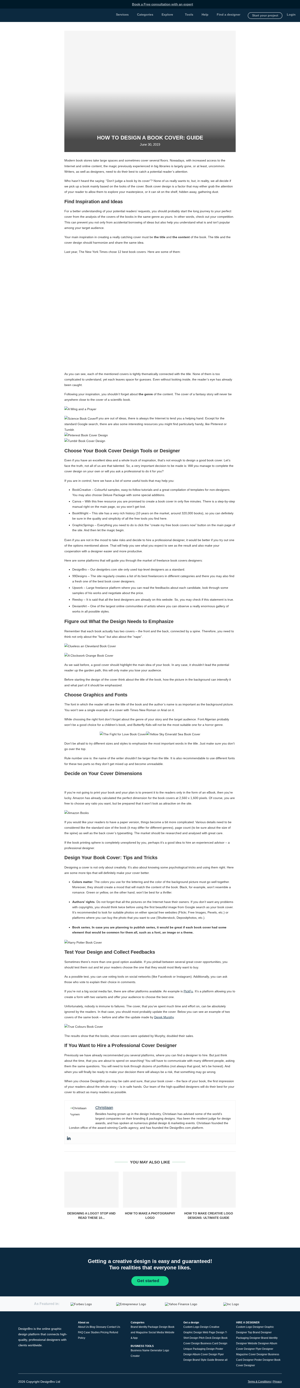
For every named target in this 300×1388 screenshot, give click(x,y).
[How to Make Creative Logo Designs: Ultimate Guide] (208, 1190)
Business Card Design (214, 1343)
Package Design (158, 1326)
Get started (148, 1280)
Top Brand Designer (260, 1332)
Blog (92, 1326)
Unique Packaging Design (199, 1348)
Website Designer (258, 1343)
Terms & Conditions (259, 1381)
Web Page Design (213, 1332)
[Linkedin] (69, 1138)
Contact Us (113, 1326)
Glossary (101, 1326)
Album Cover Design (204, 1354)
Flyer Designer (264, 1348)
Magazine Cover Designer (251, 1354)
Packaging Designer (248, 1337)
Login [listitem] (291, 14)
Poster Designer (264, 1359)
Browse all (221, 1359)
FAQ (80, 1332)
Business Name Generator (146, 1350)
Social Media (156, 1332)
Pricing (104, 1332)
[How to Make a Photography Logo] (150, 1190)
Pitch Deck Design (210, 1337)
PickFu (188, 991)
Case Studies (92, 1332)
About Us (83, 1326)
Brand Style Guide (203, 1359)
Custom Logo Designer (250, 1326)
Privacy (277, 1381)
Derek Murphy (164, 1017)
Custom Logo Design (196, 1326)
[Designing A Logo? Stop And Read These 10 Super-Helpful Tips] (91, 1190)
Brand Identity (139, 1326)
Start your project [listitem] (265, 15)
